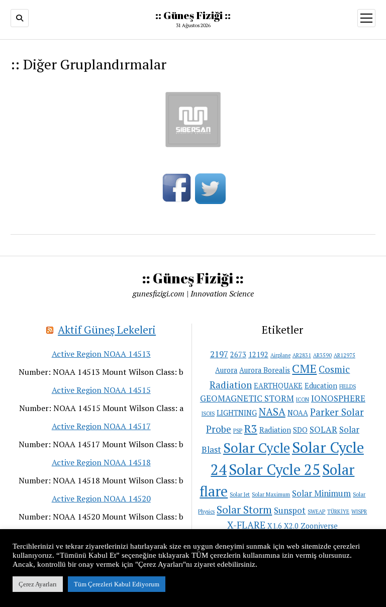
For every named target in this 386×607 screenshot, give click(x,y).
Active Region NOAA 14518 (101, 462)
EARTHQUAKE (278, 385)
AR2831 (302, 355)
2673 (238, 354)
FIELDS (347, 386)
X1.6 (274, 526)
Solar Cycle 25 (274, 469)
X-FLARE (246, 525)
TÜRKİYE (338, 511)
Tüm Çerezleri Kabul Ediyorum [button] (116, 584)
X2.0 (291, 526)
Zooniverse (319, 526)
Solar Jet (240, 494)
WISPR (359, 511)
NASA (272, 412)
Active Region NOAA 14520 (101, 498)
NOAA (297, 413)
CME (304, 368)
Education (321, 385)
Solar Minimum (321, 493)
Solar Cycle (256, 448)
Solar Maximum (271, 494)
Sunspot (290, 510)
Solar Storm (244, 510)
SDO (300, 430)
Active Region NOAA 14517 (101, 426)
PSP (237, 430)
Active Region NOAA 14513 (101, 353)
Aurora (226, 370)
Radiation (275, 430)
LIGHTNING (237, 413)
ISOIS (208, 413)
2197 (219, 354)
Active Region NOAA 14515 (101, 389)
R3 (250, 428)
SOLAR (323, 429)
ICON (302, 399)
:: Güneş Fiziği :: (193, 15)
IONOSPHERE (338, 398)
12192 (258, 354)
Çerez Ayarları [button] (38, 584)
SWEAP (316, 511)
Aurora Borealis (264, 370)
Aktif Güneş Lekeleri (107, 330)
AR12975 (344, 355)
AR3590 (322, 355)
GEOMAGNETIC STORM (247, 398)
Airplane (280, 355)
